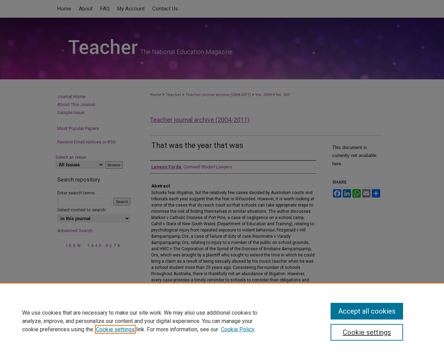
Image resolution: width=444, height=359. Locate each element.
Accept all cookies (366, 311)
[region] (222, 321)
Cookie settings (115, 329)
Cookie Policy (238, 329)
